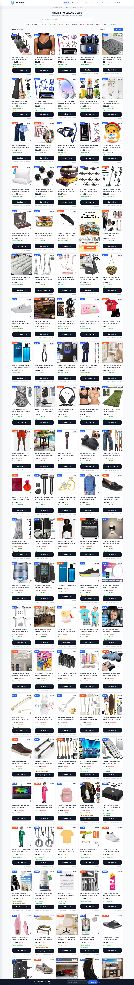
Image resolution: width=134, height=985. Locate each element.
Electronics (44, 24)
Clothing (27, 24)
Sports (75, 24)
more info (79, 7)
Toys (83, 24)
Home (35, 24)
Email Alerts (118, 3)
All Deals (66, 3)
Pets (62, 24)
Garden (54, 24)
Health (99, 24)
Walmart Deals (89, 3)
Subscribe (93, 982)
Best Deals (109, 3)
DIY (68, 24)
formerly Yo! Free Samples (20, 4)
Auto (106, 24)
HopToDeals (20, 2)
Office (114, 24)
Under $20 (100, 3)
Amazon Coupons (77, 3)
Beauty (91, 24)
